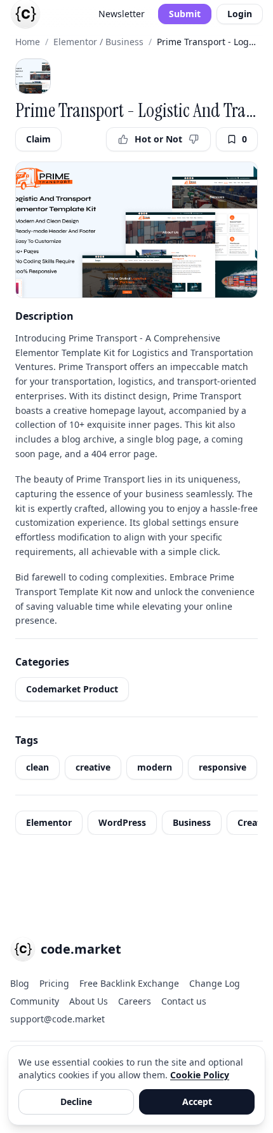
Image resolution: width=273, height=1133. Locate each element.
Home (27, 42)
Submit (185, 14)
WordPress (122, 822)
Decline (76, 1101)
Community (34, 1001)
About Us (88, 1001)
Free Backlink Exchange (129, 983)
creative (93, 767)
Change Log (214, 983)
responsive (222, 767)
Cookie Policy (199, 1075)
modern (154, 767)
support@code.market (57, 1019)
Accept (197, 1101)
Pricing (54, 983)
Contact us (183, 1001)
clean (37, 767)
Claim (38, 139)
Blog (19, 983)
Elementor (49, 822)
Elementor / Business (98, 42)
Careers (134, 1001)
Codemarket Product (72, 689)
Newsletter (121, 14)
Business (192, 822)
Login (239, 14)
